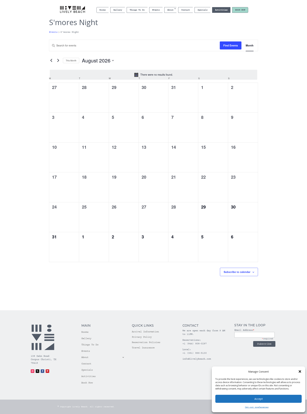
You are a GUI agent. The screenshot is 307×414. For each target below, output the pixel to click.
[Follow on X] (37, 371)
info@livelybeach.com (196, 358)
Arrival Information (145, 331)
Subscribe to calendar (237, 272)
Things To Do (137, 10)
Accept (258, 398)
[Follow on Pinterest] (47, 371)
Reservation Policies (146, 342)
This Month (71, 60)
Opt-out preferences (257, 407)
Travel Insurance (143, 347)
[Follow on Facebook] (42, 371)
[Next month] (58, 60)
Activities (221, 10)
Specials (203, 10)
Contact (185, 10)
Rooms (102, 10)
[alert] (153, 75)
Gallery (117, 10)
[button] (300, 371)
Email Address (244, 330)
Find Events (230, 45)
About (170, 10)
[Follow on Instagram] (32, 371)
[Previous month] (51, 60)
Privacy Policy (142, 337)
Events (156, 10)
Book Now (240, 10)
